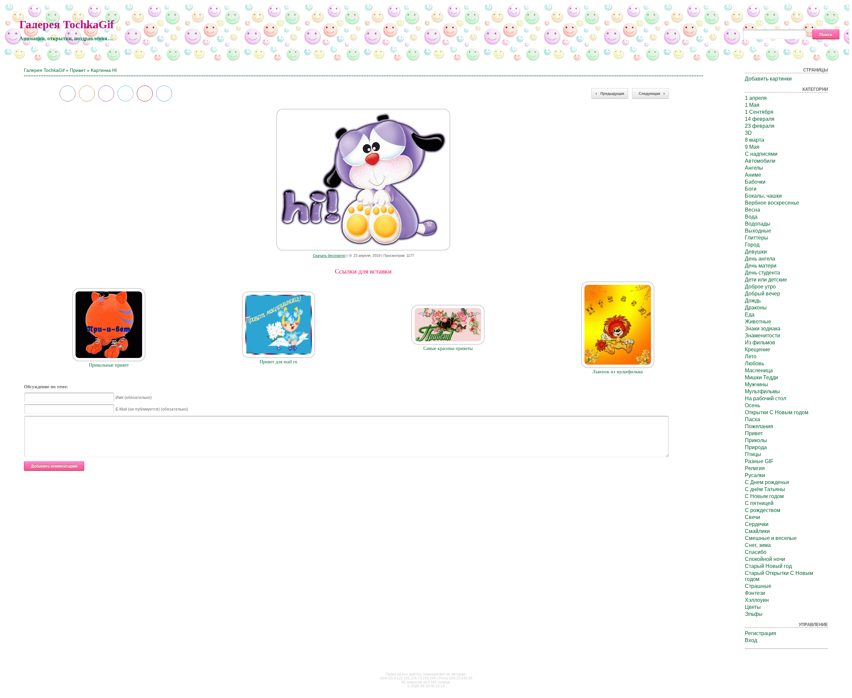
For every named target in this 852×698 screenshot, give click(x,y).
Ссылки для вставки (363, 271)
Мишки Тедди (761, 377)
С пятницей (759, 503)
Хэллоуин (757, 600)
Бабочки (755, 182)
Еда (749, 314)
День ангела (760, 259)
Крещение (757, 349)
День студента (762, 272)
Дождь (753, 300)
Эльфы (753, 614)
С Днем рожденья (767, 482)
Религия (755, 468)
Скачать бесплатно (329, 256)
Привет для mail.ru (278, 361)
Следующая (649, 93)
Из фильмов (760, 342)
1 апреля (756, 98)
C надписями (761, 154)
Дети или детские (766, 279)
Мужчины (756, 384)
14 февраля (759, 119)
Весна (752, 210)
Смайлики (757, 531)
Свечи (752, 517)
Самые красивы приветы (448, 348)
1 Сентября (759, 112)
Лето (750, 356)
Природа (756, 447)
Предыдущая (612, 93)
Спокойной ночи (765, 559)
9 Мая (752, 147)
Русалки (755, 475)
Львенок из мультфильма (617, 371)
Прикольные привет (109, 365)
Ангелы (754, 168)
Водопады (757, 224)
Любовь (754, 363)
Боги (750, 189)
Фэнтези (755, 593)
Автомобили (760, 161)
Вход (751, 640)
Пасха (752, 419)
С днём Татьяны (765, 489)
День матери (760, 265)
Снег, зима (758, 545)
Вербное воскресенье (772, 203)
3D (748, 133)
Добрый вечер (762, 293)
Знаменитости (762, 335)
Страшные (758, 586)
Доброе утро (760, 286)
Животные (758, 321)
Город (752, 245)
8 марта (754, 140)
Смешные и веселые (771, 538)
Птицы (753, 454)
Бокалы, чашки (763, 196)
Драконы (756, 307)
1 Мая (752, 105)
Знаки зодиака (762, 328)
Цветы (753, 607)
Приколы (756, 440)
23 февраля (759, 126)
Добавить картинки (768, 79)
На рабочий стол (765, 398)
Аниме (753, 175)
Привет (78, 70)
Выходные (758, 231)
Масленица (759, 370)
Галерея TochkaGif (66, 24)
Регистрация (760, 633)
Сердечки (756, 524)
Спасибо (755, 552)
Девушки (756, 252)
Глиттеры (756, 238)
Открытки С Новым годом (776, 412)
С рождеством (762, 510)
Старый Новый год (768, 566)
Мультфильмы (762, 391)
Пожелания (759, 426)
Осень (752, 405)
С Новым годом (764, 496)
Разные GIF (759, 461)
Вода (751, 217)
